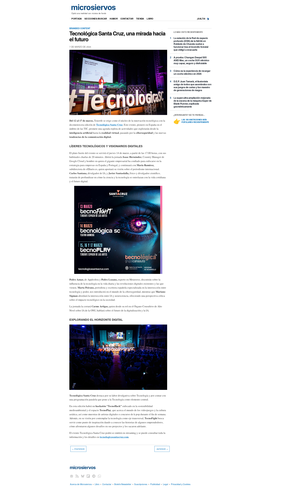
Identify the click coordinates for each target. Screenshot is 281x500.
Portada (76, 18)
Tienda (140, 18)
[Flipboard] (88, 476)
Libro (150, 18)
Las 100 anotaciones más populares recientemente (195, 120)
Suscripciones (140, 484)
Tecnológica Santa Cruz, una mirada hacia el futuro (117, 36)
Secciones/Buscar (95, 18)
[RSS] (77, 476)
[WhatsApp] (99, 476)
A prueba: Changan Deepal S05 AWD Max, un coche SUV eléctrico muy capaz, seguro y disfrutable (191, 60)
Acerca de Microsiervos (81, 484)
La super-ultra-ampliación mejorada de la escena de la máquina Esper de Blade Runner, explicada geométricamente (193, 102)
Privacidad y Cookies (180, 484)
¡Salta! (201, 18)
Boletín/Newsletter (122, 484)
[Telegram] (93, 476)
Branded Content (79, 28)
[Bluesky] (82, 476)
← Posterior (78, 449)
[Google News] (71, 476)
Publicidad (155, 484)
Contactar (126, 18)
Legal (165, 484)
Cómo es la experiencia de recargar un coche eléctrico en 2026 (192, 72)
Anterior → (162, 449)
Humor (114, 18)
